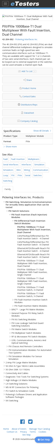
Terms (33, 431)
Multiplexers (33, 159)
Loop (5, 175)
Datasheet (29, 112)
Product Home (29, 88)
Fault (5, 159)
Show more (11, 146)
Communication (40, 170)
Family (8, 189)
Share (29, 80)
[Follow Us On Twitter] (30, 421)
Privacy (23, 431)
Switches (37, 175)
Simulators (8, 170)
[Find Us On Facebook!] (22, 421)
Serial (27, 175)
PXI (12, 175)
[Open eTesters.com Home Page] (25, 4)
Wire (18, 170)
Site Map (26, 434)
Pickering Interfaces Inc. (26, 39)
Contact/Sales (29, 96)
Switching (7, 180)
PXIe (20, 175)
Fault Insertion (18, 159)
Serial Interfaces (10, 164)
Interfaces (26, 164)
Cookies (42, 431)
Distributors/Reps (29, 104)
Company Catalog (29, 121)
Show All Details (41, 131)
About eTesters (19, 428)
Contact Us (12, 431)
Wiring (27, 170)
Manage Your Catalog (39, 428)
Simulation (39, 164)
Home (6, 428)
